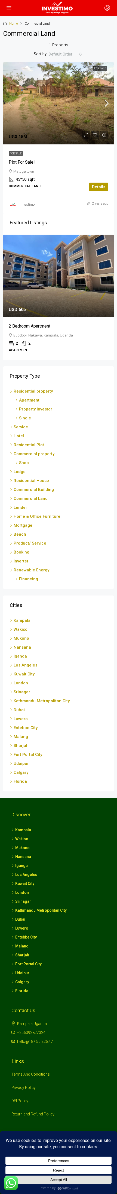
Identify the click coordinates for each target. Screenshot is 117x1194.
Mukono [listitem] (21, 638)
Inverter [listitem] (21, 561)
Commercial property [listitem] (34, 453)
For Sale (100, 68)
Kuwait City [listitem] (24, 674)
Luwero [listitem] (21, 718)
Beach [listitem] (20, 534)
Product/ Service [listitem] (30, 543)
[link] (58, 103)
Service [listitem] (21, 427)
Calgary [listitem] (21, 772)
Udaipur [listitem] (21, 763)
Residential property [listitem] (33, 391)
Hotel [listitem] (19, 435)
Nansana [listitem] (22, 647)
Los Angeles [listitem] (25, 665)
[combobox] (65, 54)
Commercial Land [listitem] (31, 498)
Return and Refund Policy (32, 1114)
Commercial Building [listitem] (34, 489)
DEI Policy (19, 1101)
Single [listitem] (25, 418)
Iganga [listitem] (20, 656)
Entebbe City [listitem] (26, 727)
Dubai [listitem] (19, 709)
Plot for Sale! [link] (22, 162)
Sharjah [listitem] (21, 745)
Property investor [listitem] (35, 409)
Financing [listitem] (28, 579)
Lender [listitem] (20, 507)
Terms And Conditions (30, 1074)
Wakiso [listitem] (20, 629)
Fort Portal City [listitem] (28, 754)
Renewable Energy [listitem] (31, 570)
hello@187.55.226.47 (35, 1041)
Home (13, 23)
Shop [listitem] (24, 462)
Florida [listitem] (20, 781)
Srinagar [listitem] (22, 692)
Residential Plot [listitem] (29, 444)
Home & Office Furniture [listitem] (37, 516)
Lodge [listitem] (20, 471)
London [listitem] (21, 683)
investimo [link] (28, 204)
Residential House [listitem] (31, 480)
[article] (58, 297)
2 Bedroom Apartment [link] (29, 326)
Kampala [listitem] (22, 620)
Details (98, 187)
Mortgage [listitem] (23, 525)
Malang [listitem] (21, 736)
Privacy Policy (23, 1087)
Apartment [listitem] (29, 400)
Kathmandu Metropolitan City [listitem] (42, 700)
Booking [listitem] (21, 552)
